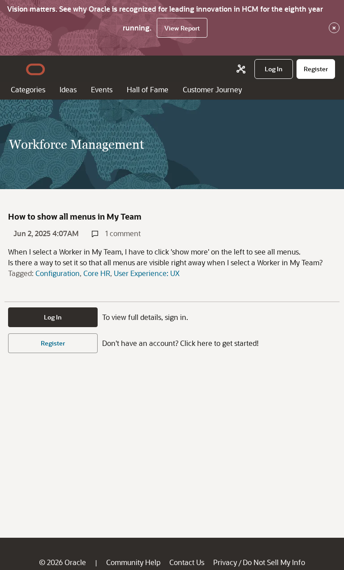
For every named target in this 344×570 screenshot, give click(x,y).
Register (53, 343)
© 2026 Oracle (62, 562)
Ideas (68, 89)
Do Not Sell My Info (274, 562)
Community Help (133, 562)
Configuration (57, 273)
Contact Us (186, 562)
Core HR (96, 273)
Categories (28, 89)
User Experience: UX (147, 273)
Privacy (225, 562)
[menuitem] (273, 69)
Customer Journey (212, 89)
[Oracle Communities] (241, 69)
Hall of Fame (147, 89)
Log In (53, 317)
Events (101, 89)
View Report (182, 28)
